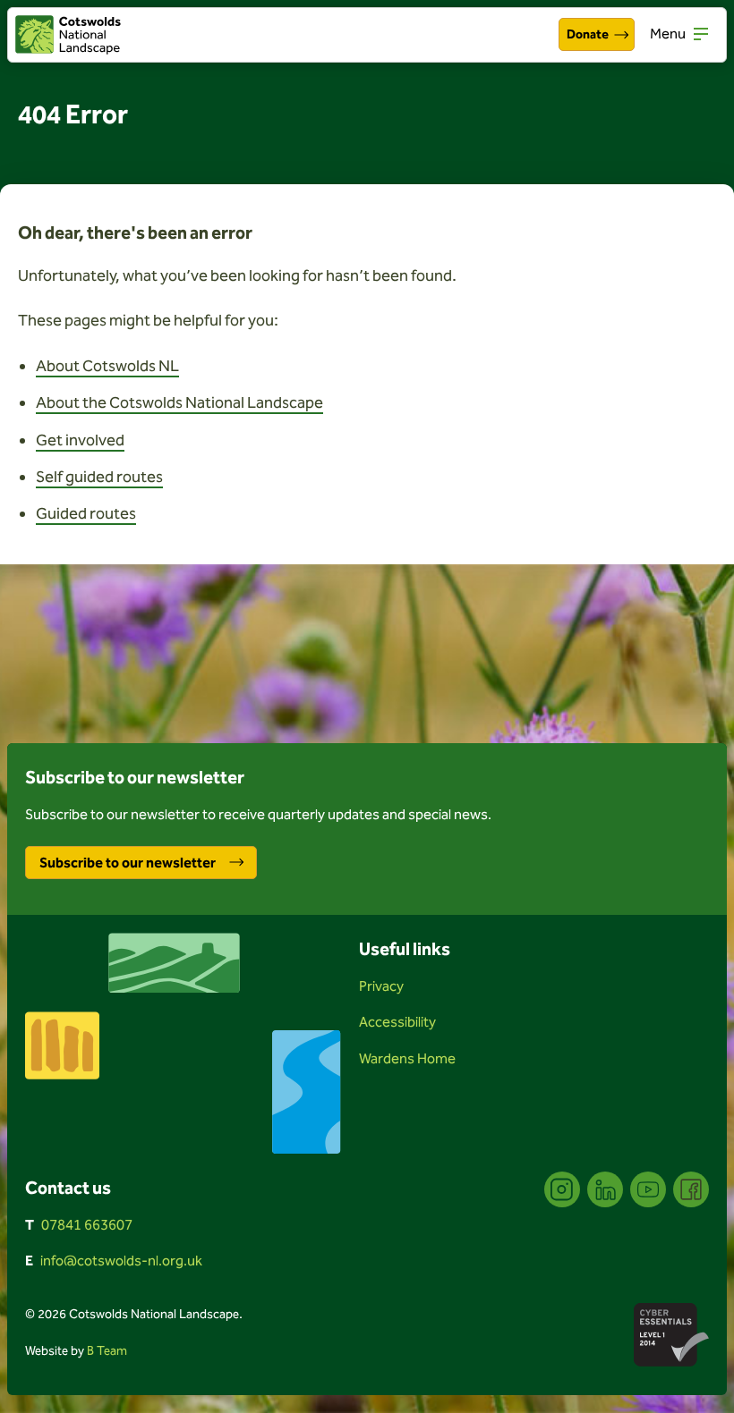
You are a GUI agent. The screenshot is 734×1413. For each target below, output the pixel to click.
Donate (588, 34)
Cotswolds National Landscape (68, 35)
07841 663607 (86, 1224)
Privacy (381, 985)
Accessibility (397, 1021)
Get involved (80, 440)
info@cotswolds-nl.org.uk (121, 1260)
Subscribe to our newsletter (127, 862)
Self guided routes (99, 477)
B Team (107, 1350)
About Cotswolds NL (107, 366)
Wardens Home (407, 1058)
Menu (668, 33)
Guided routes (86, 513)
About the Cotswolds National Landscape (179, 402)
